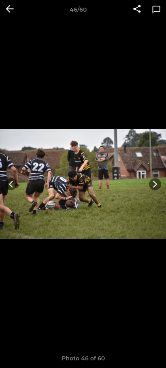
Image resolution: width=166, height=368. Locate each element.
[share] (137, 9)
